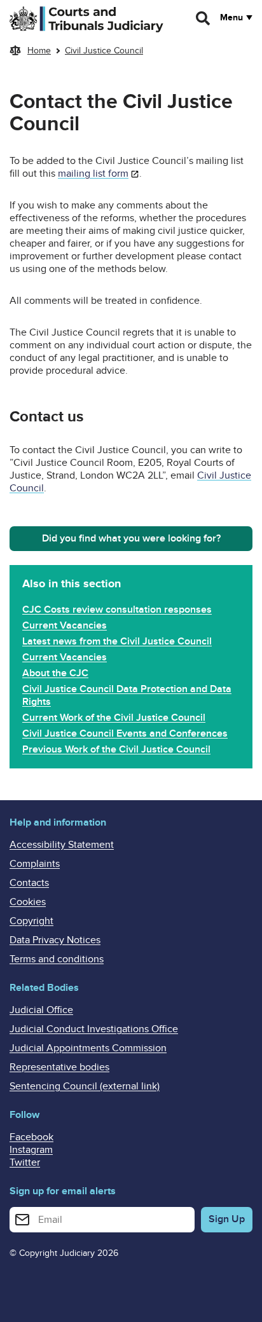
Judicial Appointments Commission (88, 1048)
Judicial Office (41, 1010)
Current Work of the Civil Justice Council (113, 717)
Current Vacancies (64, 625)
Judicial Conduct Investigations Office (94, 1029)
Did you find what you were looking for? (131, 538)
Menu (231, 18)
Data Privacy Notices (55, 940)
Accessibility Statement (62, 844)
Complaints (35, 863)
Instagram (31, 1149)
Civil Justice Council (104, 50)
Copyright (31, 921)
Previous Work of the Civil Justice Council (116, 749)
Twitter (25, 1162)
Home (39, 50)
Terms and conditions (57, 959)
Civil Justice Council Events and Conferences (125, 733)
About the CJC (55, 673)
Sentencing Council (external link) (85, 1086)
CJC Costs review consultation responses (117, 609)
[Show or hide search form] (203, 18)
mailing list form (93, 173)
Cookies (28, 902)
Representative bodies (59, 1067)
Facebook (31, 1137)
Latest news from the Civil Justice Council (117, 641)
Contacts (29, 882)
